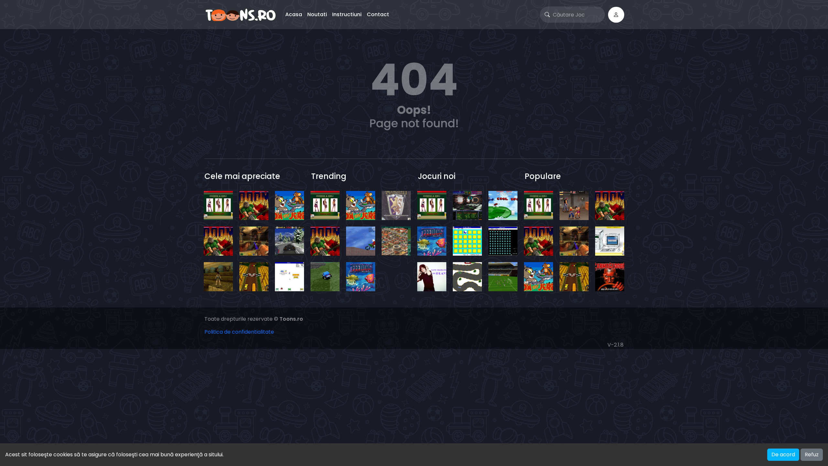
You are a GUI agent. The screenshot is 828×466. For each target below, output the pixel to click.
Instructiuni (347, 14)
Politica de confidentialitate (239, 332)
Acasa (293, 14)
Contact (378, 14)
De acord (783, 454)
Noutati (317, 14)
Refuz (812, 454)
